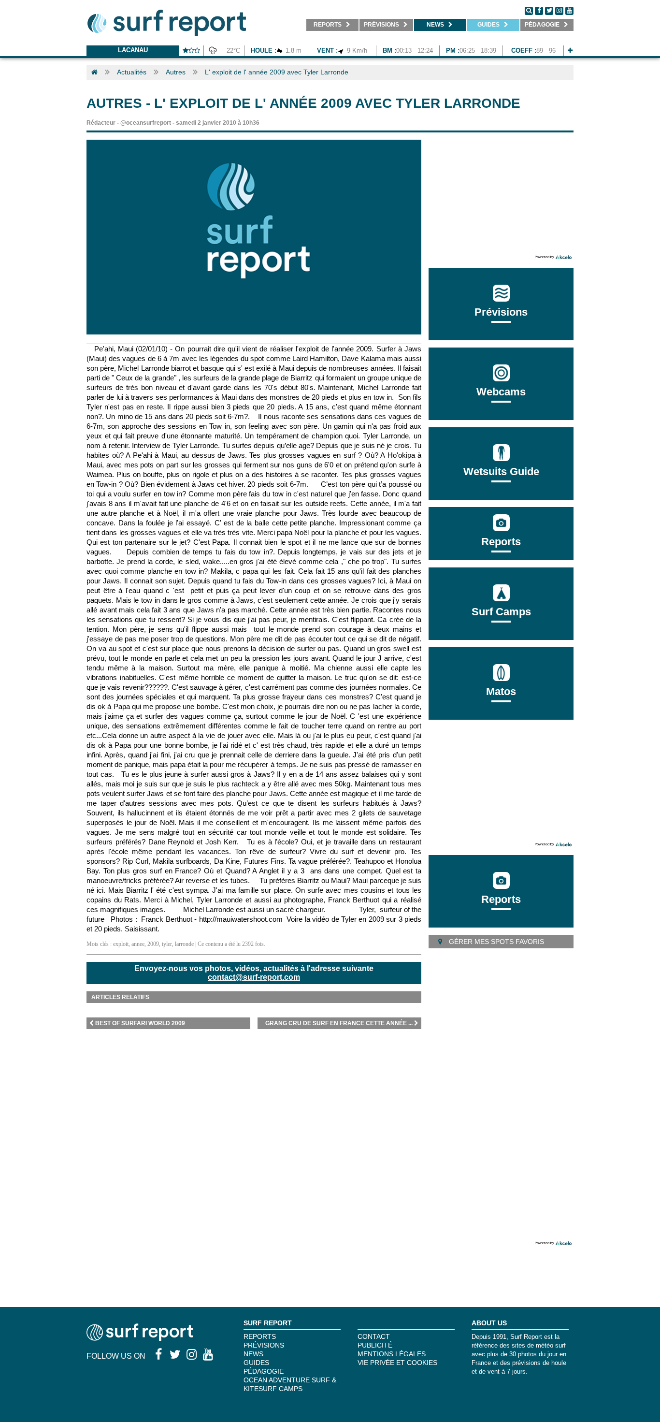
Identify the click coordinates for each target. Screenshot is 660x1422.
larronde (184, 944)
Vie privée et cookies (397, 1362)
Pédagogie (264, 1371)
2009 (153, 944)
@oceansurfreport (145, 122)
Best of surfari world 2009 (140, 1023)
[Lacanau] (570, 50)
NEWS (253, 1354)
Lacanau (133, 50)
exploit (121, 944)
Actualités (131, 72)
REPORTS (260, 1336)
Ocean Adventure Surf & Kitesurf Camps (290, 1384)
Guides (256, 1362)
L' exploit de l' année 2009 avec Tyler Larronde (276, 72)
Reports (501, 542)
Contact (374, 1336)
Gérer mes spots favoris (495, 941)
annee (137, 944)
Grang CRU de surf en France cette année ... (339, 1023)
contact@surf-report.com (254, 977)
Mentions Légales (392, 1354)
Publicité (375, 1345)
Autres (176, 72)
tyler (167, 944)
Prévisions (264, 1345)
